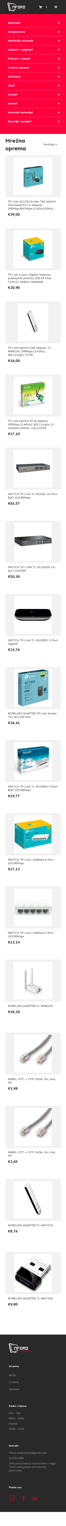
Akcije (12, 1375)
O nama (13, 1382)
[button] (56, 7)
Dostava (14, 1389)
